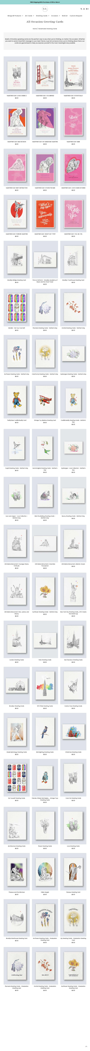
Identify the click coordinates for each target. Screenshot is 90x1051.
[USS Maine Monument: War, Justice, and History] (17, 591)
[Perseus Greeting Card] (73, 872)
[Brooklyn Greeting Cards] (17, 685)
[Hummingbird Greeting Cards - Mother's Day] (45, 447)
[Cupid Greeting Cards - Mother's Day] (17, 447)
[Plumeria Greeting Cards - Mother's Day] (45, 307)
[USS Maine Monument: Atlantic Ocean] (73, 543)
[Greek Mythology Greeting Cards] (17, 731)
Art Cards (28, 16)
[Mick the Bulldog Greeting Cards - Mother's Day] (45, 495)
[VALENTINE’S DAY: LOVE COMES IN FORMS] (73, 167)
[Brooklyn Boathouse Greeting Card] (17, 918)
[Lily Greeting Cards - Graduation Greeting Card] (73, 918)
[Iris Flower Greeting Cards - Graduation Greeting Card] (45, 918)
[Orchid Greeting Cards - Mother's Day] (73, 307)
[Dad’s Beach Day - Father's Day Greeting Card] (45, 1013)
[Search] (81, 8)
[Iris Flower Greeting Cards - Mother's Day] (17, 353)
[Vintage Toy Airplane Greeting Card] (45, 399)
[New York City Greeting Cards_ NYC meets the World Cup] (73, 591)
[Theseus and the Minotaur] (17, 872)
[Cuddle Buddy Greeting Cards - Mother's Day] (73, 399)
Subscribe (76, 1047)
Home (35, 29)
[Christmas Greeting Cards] (73, 731)
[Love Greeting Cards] (73, 825)
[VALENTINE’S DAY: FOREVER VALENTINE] (17, 213)
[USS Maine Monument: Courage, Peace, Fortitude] (17, 543)
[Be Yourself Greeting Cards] (17, 777)
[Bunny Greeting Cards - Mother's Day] (73, 495)
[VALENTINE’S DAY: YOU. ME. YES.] (73, 213)
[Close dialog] (88, 1020)
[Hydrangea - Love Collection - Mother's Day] (73, 447)
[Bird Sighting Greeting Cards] (45, 731)
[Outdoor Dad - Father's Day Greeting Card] (73, 1013)
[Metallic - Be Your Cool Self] (17, 307)
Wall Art (65, 16)
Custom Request (76, 16)
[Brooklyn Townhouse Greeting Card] (73, 259)
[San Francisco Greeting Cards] (73, 639)
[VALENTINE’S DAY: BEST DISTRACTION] (17, 167)
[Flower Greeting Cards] (45, 825)
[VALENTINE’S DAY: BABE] (73, 121)
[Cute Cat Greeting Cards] (73, 777)
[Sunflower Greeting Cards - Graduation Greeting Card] (73, 966)
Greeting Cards (41, 16)
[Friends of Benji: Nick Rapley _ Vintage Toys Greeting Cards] (45, 777)
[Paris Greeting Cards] (45, 639)
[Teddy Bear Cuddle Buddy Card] (17, 399)
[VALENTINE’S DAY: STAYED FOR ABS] (45, 167)
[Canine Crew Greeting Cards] (73, 685)
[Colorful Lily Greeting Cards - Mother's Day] (45, 353)
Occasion (54, 16)
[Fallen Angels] (45, 872)
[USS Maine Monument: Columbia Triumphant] (45, 543)
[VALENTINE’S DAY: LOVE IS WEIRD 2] (17, 75)
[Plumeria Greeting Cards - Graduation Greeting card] (17, 966)
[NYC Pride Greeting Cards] (45, 685)
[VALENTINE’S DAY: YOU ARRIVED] (45, 75)
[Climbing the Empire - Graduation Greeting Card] (17, 1013)
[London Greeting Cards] (17, 639)
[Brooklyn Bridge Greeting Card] (17, 259)
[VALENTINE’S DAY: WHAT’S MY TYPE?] (45, 213)
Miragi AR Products (14, 16)
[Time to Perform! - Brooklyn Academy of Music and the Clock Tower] (45, 259)
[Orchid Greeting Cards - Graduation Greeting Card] (45, 966)
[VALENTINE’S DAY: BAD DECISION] (17, 121)
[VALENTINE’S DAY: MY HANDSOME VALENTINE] (45, 121)
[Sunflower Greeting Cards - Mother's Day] (45, 591)
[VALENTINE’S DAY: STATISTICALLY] (73, 75)
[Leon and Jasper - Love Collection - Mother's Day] (17, 495)
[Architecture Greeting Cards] (17, 825)
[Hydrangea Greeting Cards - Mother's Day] (73, 353)
